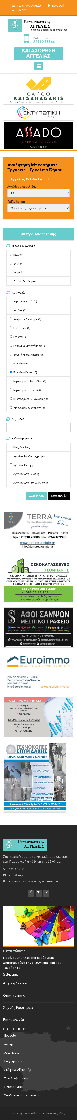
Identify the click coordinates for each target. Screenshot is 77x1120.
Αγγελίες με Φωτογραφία (29, 456)
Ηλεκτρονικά (13, 1087)
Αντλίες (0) (19, 310)
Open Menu (38, 66)
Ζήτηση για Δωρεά (24, 281)
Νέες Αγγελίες (21, 447)
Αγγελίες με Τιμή (23, 465)
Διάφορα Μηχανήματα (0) (29, 408)
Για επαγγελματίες (29, 5)
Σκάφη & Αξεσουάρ (17, 1069)
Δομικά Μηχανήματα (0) (28, 354)
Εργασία (10, 1035)
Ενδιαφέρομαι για (23, 438)
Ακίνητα (9, 1044)
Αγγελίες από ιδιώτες (26, 474)
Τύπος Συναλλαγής (24, 246)
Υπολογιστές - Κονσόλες (22, 1095)
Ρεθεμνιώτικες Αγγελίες (49, 1113)
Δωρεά (17, 272)
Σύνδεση (22, 10)
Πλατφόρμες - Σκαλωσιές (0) (30, 399)
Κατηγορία (19, 292)
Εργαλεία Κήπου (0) (25, 372)
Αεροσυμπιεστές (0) (25, 301)
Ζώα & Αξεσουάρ (16, 1078)
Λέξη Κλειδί (19, 419)
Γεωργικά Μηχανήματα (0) (29, 346)
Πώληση (18, 255)
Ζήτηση (17, 263)
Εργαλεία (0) (21, 363)
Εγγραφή (58, 5)
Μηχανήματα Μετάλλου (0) (29, 381)
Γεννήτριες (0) (21, 328)
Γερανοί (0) (20, 337)
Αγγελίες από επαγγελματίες (30, 483)
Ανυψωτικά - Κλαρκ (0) (27, 319)
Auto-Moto (12, 1052)
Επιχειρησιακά (14, 1061)
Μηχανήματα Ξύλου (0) (27, 390)
